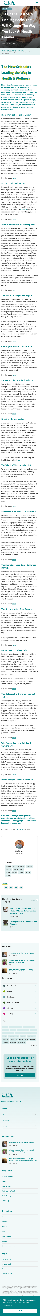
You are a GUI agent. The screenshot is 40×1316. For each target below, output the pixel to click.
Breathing (5, 1029)
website (23, 209)
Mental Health (21, 1042)
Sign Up (20, 1075)
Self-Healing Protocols (18, 866)
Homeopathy (14, 1039)
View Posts (19, 854)
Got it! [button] (20, 1310)
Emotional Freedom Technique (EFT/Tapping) (26, 1033)
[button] (37, 3)
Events (4, 1036)
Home (3, 50)
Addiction (5, 1026)
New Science (7, 8)
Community (33, 1029)
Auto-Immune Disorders (16, 1026)
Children (13, 1029)
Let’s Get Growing (23, 1039)
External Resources (13, 1036)
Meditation (13, 1042)
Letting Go (32, 1039)
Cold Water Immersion (23, 1029)
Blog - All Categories (11, 50)
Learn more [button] (8, 1305)
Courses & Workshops (8, 1033)
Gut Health (6, 1039)
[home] (9, 3)
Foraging (23, 1036)
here (14, 178)
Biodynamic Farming (29, 1026)
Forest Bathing (31, 1036)
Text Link (8, 872)
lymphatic (5, 1042)
